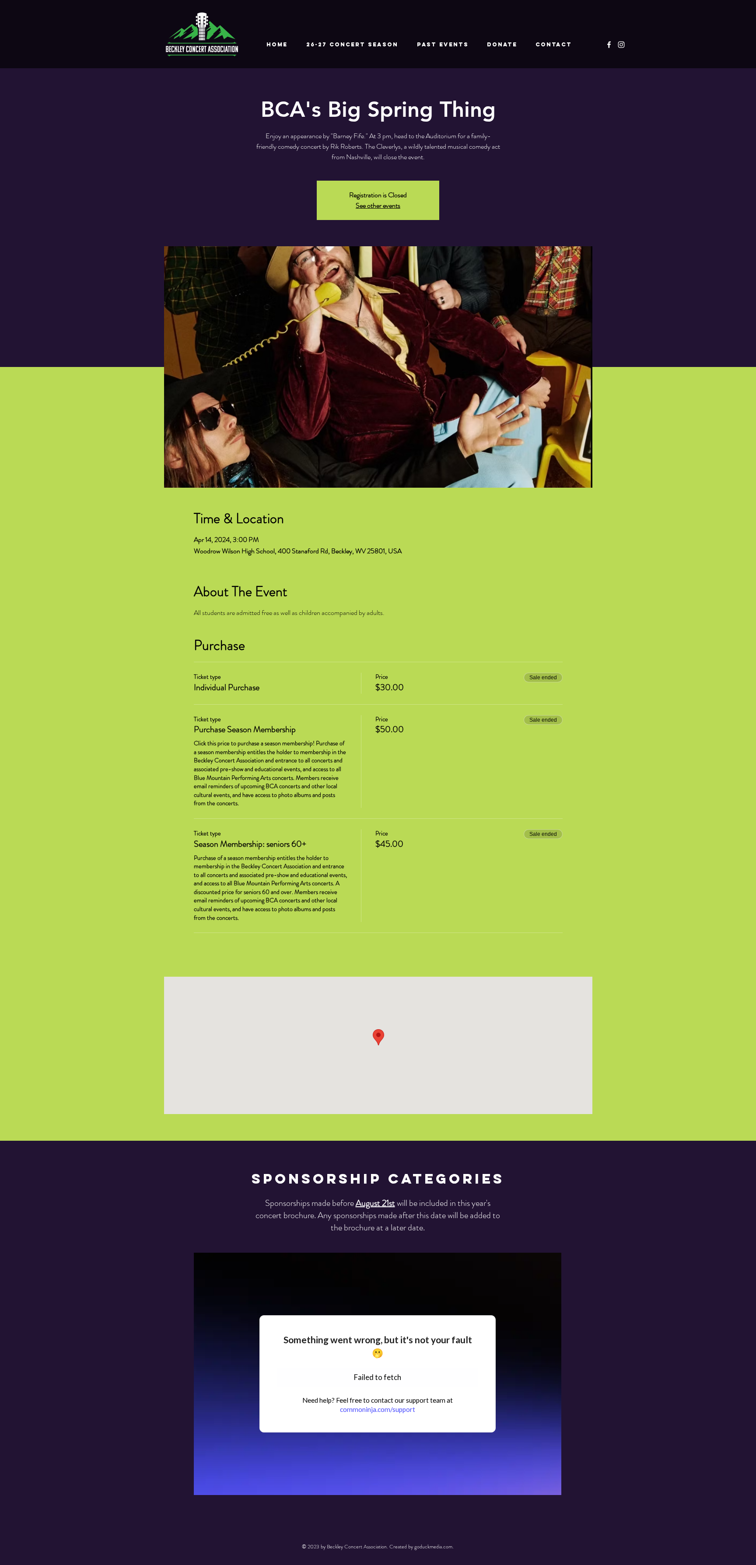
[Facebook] (609, 44)
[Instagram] (621, 44)
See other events (378, 205)
